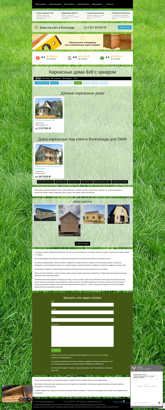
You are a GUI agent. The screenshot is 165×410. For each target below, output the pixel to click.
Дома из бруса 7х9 (74, 182)
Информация (97, 4)
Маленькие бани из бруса (120, 182)
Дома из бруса (41, 4)
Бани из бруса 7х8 (87, 182)
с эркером (78, 83)
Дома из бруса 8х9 (61, 182)
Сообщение (54, 324)
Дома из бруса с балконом (45, 182)
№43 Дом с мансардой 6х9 (44, 120)
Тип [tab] (38, 78)
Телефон (54, 309)
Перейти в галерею (82, 244)
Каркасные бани (83, 4)
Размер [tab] (46, 78)
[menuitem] (41, 4)
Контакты (110, 4)
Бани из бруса (69, 4)
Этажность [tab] (57, 78)
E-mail (53, 317)
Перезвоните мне (124, 27)
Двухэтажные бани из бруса (102, 182)
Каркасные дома (55, 4)
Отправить (56, 350)
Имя (52, 301)
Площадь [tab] (68, 78)
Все (76, 78)
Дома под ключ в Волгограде (56, 27)
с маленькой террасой (42, 83)
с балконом (54, 83)
